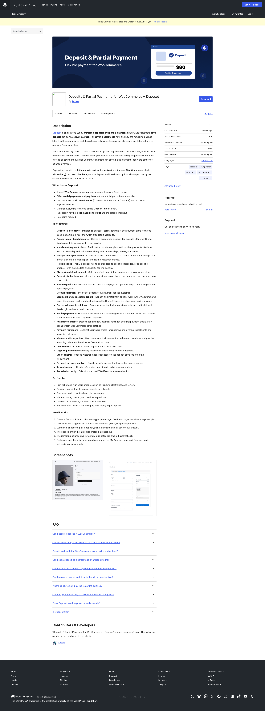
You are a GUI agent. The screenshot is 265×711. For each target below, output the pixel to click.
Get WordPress (252, 5)
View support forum (174, 233)
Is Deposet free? (60, 612)
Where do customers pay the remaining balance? (77, 586)
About (14, 671)
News (13, 676)
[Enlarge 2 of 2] (152, 463)
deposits (193, 167)
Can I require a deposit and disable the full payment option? (82, 577)
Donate (163, 680)
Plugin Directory (18, 14)
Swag (162, 684)
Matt (211, 676)
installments (191, 172)
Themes (64, 676)
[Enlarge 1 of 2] (99, 463)
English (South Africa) (46, 697)
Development (108, 113)
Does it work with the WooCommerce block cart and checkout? (85, 551)
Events (161, 676)
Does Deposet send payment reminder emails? (76, 603)
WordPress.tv (116, 684)
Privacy (14, 684)
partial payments (204, 172)
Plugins (63, 680)
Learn (111, 671)
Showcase (65, 671)
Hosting (14, 680)
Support (209, 113)
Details (58, 113)
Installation (89, 113)
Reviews (73, 113)
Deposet (56, 132)
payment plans (205, 178)
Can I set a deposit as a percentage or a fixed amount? (80, 560)
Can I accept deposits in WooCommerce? (73, 534)
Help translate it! (159, 22)
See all (209, 209)
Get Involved (164, 671)
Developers (114, 680)
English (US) (207, 160)
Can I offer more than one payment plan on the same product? (84, 568)
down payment (205, 167)
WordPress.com (216, 671)
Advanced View (173, 186)
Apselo (75, 101)
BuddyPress (214, 684)
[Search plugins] (40, 31)
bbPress (213, 680)
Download (206, 99)
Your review (170, 209)
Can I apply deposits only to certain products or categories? (83, 594)
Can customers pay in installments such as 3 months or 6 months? (86, 542)
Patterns (64, 684)
